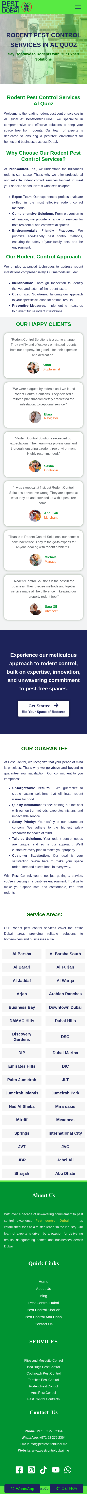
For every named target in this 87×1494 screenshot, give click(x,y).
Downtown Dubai (65, 1007)
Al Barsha (21, 954)
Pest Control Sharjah (43, 1310)
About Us (43, 1289)
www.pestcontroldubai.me (50, 1450)
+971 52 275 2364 (49, 1431)
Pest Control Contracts (43, 1399)
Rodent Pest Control (43, 1386)
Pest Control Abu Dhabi (44, 1317)
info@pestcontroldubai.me (48, 1444)
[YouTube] (56, 1470)
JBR (22, 1160)
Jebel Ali (65, 1160)
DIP (21, 1053)
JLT (65, 1080)
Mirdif (22, 1120)
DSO (65, 1036)
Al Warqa (65, 980)
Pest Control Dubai (43, 1303)
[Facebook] (19, 1470)
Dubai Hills (65, 1021)
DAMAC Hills (22, 1021)
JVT (21, 1146)
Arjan (22, 994)
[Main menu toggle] (78, 7)
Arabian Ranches (65, 994)
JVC (65, 1146)
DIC (65, 1066)
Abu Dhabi (65, 1173)
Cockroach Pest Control (44, 1373)
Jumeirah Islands (21, 1093)
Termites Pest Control (43, 1380)
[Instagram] (31, 1470)
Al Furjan (65, 967)
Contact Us (44, 1324)
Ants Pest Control (43, 1392)
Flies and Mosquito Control (43, 1360)
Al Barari (21, 967)
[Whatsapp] (68, 1470)
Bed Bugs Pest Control (43, 1367)
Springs (21, 1133)
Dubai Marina (65, 1053)
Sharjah (21, 1173)
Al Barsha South (65, 954)
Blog (43, 1296)
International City (65, 1133)
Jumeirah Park (65, 1093)
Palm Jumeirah (21, 1080)
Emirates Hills (21, 1066)
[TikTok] (43, 1470)
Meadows (65, 1120)
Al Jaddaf (22, 980)
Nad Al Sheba (22, 1106)
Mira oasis (65, 1106)
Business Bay (22, 1007)
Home (43, 1282)
